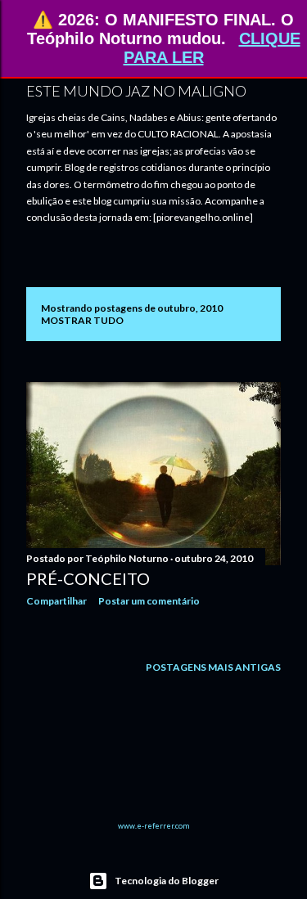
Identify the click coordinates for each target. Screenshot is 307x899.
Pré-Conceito (88, 578)
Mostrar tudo (82, 320)
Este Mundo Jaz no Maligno (136, 91)
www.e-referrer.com (153, 825)
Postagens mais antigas (213, 667)
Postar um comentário (149, 601)
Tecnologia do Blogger (167, 880)
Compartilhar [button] (56, 601)
